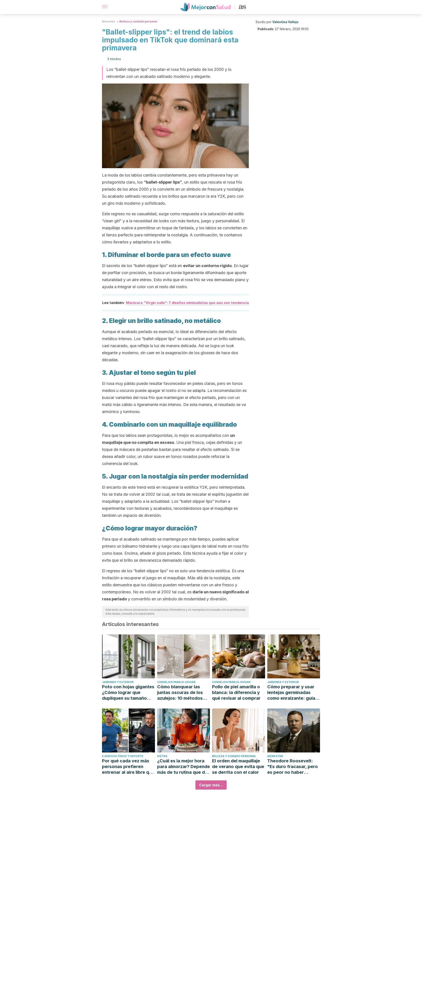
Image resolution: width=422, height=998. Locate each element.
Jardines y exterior (117, 682)
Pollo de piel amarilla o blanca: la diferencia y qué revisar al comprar (236, 692)
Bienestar (108, 21)
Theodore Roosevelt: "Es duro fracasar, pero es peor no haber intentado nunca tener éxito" (292, 766)
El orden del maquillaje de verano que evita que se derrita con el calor (238, 766)
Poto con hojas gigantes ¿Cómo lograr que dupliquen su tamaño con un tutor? (128, 692)
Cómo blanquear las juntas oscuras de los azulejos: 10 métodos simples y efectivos (180, 692)
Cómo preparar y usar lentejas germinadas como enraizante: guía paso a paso (291, 692)
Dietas (162, 756)
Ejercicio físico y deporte (122, 756)
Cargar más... (211, 785)
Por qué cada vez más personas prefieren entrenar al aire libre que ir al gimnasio (128, 766)
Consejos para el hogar (176, 682)
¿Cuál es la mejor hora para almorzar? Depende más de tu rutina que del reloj (183, 766)
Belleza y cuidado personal (138, 21)
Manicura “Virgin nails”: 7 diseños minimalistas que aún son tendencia (187, 302)
